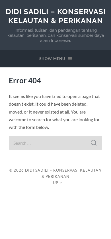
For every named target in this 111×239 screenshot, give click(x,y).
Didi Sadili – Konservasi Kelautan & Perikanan (56, 16)
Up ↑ (58, 182)
